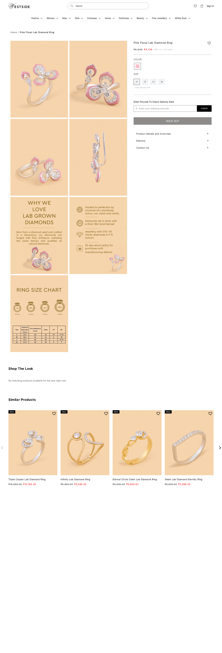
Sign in (210, 6)
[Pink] (137, 66)
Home (13, 32)
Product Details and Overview (153, 133)
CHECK (204, 108)
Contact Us (142, 147)
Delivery (141, 140)
